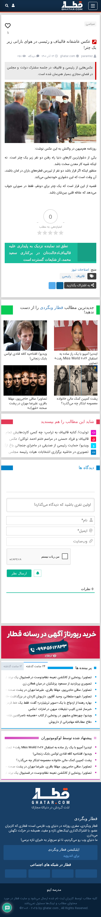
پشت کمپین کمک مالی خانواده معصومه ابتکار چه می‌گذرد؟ (77, 401)
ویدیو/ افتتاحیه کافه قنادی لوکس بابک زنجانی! (25, 356)
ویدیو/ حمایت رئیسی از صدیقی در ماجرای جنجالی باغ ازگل (45, 445)
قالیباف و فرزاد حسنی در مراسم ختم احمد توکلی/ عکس (49, 439)
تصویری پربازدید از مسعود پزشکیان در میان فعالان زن (57, 683)
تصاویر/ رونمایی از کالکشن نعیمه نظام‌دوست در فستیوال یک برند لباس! (46, 677)
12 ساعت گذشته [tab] (13, 666)
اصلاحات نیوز (80, 269)
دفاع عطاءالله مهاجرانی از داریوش (70, 722)
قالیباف (80, 276)
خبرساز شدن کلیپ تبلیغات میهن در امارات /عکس (60, 709)
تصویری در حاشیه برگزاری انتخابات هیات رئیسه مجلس (48, 452)
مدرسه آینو (54, 889)
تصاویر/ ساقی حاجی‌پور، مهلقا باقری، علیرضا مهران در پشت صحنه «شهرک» (27, 403)
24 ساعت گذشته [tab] (35, 666)
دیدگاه (31, 56)
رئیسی (66, 276)
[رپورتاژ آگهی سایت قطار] (50, 643)
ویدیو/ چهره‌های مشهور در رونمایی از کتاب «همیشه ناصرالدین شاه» (49, 715)
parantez (87, 56)
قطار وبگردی (51, 307)
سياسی (90, 23)
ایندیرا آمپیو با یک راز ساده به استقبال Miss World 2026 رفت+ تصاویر (75, 358)
